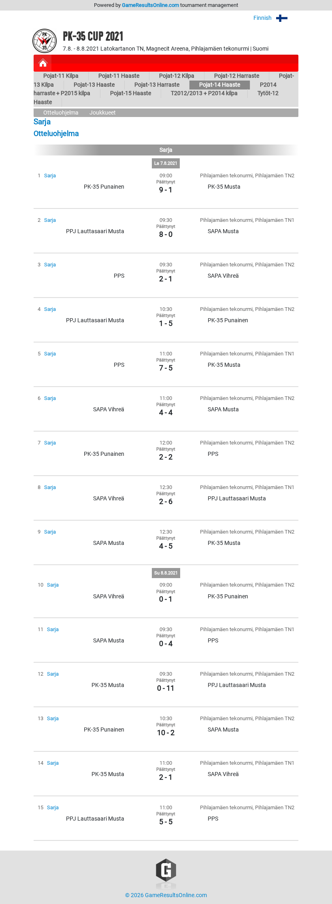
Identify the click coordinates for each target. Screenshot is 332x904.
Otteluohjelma (61, 112)
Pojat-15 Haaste (130, 93)
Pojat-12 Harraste (236, 75)
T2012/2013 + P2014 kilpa (204, 93)
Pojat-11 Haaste (118, 75)
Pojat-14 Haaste (219, 84)
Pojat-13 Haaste (94, 84)
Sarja (50, 175)
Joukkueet (102, 112)
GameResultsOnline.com (150, 5)
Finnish (263, 18)
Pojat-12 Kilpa (176, 75)
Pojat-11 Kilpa (61, 75)
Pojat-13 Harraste (156, 84)
